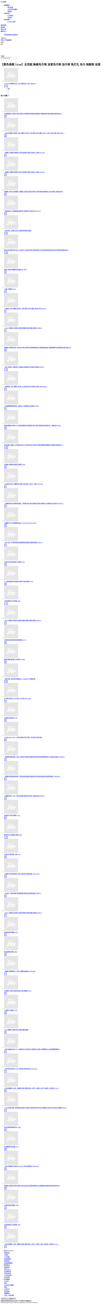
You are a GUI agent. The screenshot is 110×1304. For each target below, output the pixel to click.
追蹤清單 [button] (7, 34)
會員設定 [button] (15, 34)
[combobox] (55, 58)
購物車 (3, 27)
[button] (55, 12)
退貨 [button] (11, 34)
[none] (56, 108)
